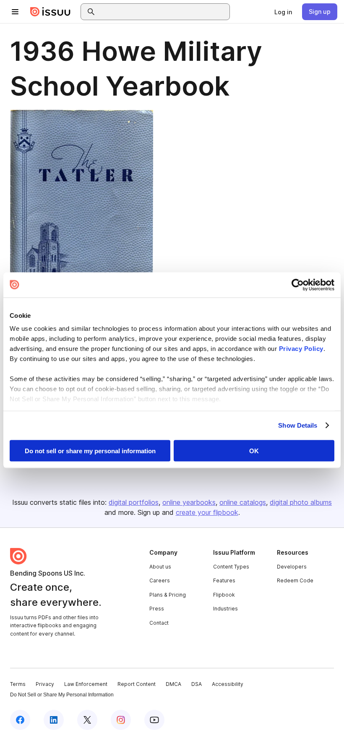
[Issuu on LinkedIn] (54, 720)
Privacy (45, 684)
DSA (196, 684)
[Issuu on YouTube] (154, 720)
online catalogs (242, 502)
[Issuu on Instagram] (121, 720)
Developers (292, 566)
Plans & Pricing (167, 595)
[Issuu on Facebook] (20, 720)
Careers (159, 580)
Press (156, 608)
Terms (18, 684)
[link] (283, 11)
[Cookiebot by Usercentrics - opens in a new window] (297, 284)
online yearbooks (189, 502)
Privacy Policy (301, 348)
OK (254, 450)
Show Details (297, 425)
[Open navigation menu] (15, 11)
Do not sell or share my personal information (90, 450)
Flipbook (224, 595)
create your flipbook (207, 512)
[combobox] (162, 12)
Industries (225, 608)
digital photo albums (301, 502)
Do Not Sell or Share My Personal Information (62, 695)
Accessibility (227, 684)
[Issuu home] (50, 11)
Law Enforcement (85, 684)
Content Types (231, 566)
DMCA (173, 684)
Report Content (136, 684)
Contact (159, 623)
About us (160, 566)
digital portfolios (134, 502)
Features (224, 580)
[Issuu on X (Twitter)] (87, 720)
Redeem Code (295, 580)
